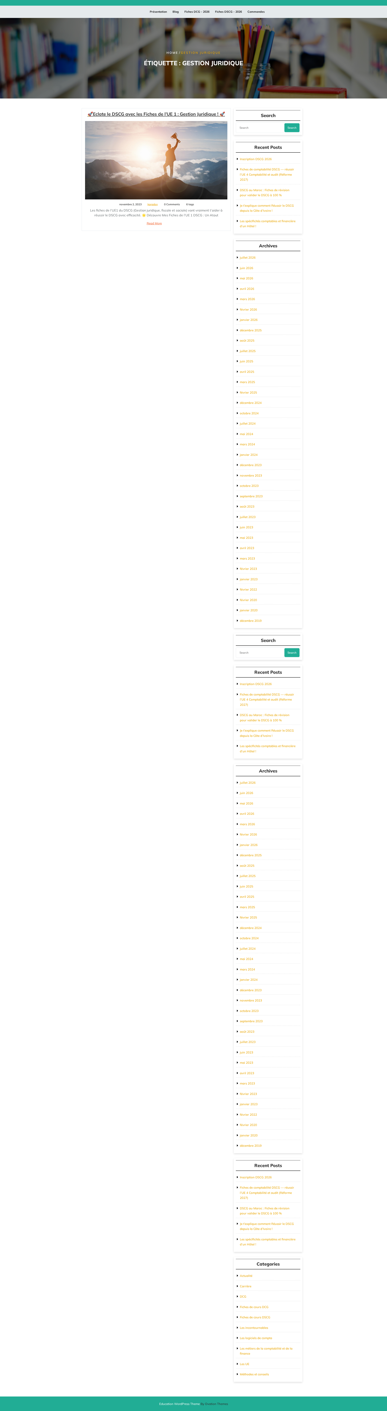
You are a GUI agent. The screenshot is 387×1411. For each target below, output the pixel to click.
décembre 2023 (251, 465)
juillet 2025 (248, 351)
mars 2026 (247, 299)
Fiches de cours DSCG (255, 1317)
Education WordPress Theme (193, 1404)
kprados (153, 204)
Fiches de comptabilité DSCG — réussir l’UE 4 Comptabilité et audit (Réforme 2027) (267, 174)
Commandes (256, 11)
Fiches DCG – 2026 (196, 11)
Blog (176, 11)
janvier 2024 (249, 455)
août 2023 (247, 506)
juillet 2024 (248, 423)
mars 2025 (247, 382)
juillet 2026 (248, 257)
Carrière (245, 1286)
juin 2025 (246, 361)
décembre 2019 (251, 621)
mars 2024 (247, 444)
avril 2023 (247, 548)
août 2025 (247, 340)
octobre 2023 (249, 486)
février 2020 (248, 600)
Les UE (244, 1364)
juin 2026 (246, 268)
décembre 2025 (251, 330)
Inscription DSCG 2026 (256, 159)
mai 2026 (246, 278)
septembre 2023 (251, 496)
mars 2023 (247, 558)
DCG (243, 1296)
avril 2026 (247, 289)
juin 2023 (246, 527)
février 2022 (248, 589)
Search (291, 127)
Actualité (246, 1276)
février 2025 (248, 392)
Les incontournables (254, 1328)
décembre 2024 (251, 403)
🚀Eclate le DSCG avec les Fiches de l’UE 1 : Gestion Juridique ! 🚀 (156, 114)
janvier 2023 (249, 579)
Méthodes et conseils (254, 1374)
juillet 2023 (248, 517)
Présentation (158, 11)
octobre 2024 (249, 413)
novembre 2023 (251, 475)
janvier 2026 (249, 320)
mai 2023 (246, 538)
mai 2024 (246, 434)
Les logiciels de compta (256, 1338)
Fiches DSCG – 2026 (228, 11)
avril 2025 (247, 372)
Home (172, 53)
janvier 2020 (249, 610)
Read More (154, 223)
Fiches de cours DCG (254, 1307)
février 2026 (248, 309)
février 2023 (248, 569)
